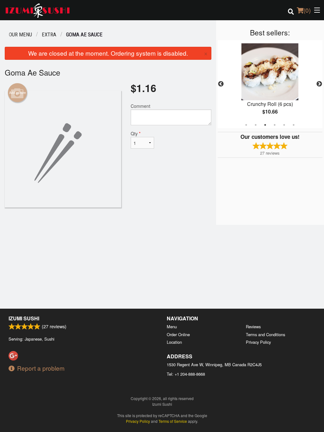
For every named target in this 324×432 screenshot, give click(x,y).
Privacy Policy (258, 342)
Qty (135, 133)
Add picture (17, 92)
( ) (307, 10)
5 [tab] (284, 125)
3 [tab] (265, 125)
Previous (221, 84)
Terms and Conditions (265, 334)
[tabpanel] (270, 84)
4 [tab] (274, 125)
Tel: (186, 374)
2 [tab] (255, 125)
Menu (172, 327)
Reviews (253, 327)
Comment (140, 106)
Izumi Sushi (24, 318)
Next (319, 84)
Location (174, 342)
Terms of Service (173, 421)
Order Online (178, 334)
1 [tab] (246, 125)
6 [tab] (293, 125)
